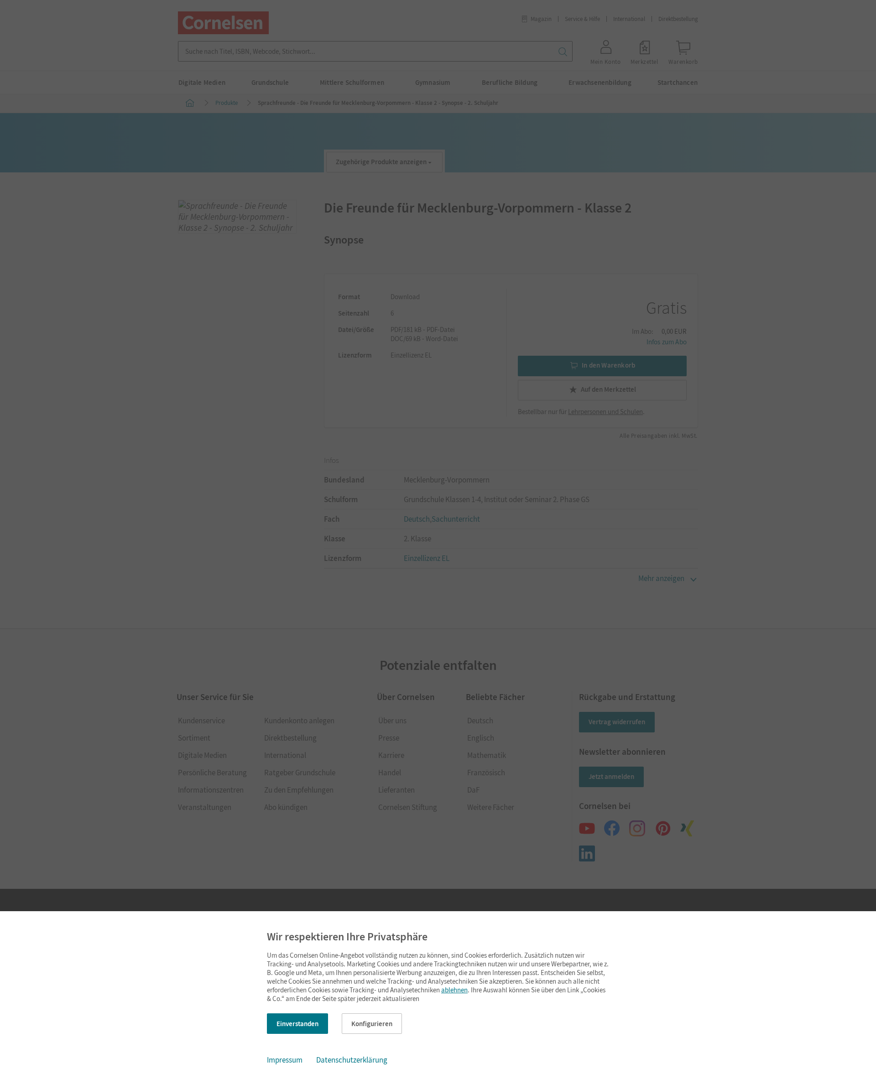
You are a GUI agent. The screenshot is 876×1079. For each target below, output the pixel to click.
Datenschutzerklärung (351, 1060)
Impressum (284, 1060)
